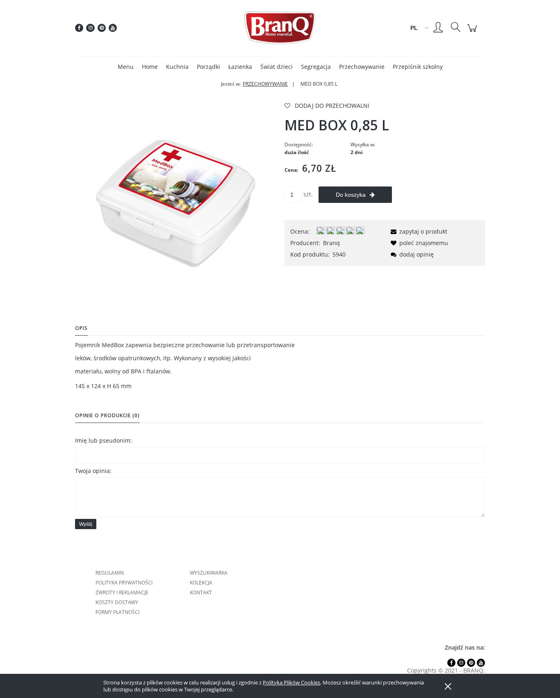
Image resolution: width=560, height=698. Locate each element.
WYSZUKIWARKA (209, 572)
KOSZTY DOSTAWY (117, 602)
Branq (331, 243)
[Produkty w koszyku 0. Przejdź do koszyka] (473, 32)
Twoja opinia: (93, 471)
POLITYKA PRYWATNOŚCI (124, 582)
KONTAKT (201, 592)
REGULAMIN (110, 572)
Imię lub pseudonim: (103, 440)
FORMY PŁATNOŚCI (117, 612)
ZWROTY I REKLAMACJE (122, 592)
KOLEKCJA (201, 582)
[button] (417, 231)
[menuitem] (125, 67)
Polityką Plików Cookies (291, 682)
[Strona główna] (280, 27)
